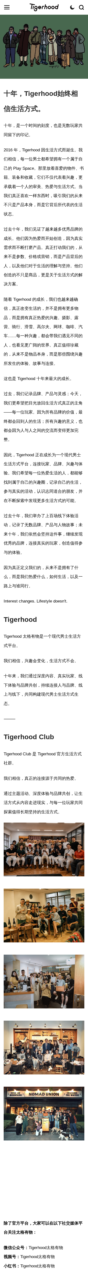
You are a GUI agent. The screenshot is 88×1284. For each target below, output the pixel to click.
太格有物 (44, 7)
